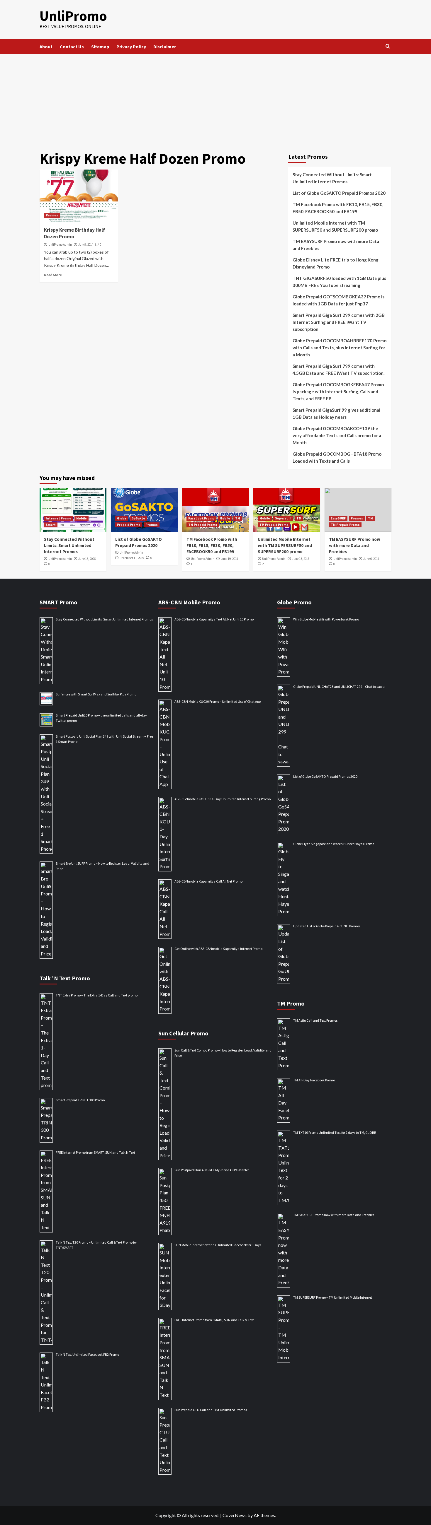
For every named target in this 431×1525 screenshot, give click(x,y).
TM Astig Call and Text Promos (315, 1020)
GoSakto (138, 518)
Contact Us (72, 46)
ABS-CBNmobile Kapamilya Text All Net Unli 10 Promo (214, 619)
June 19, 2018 (229, 559)
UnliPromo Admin (60, 244)
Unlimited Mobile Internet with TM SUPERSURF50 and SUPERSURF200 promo (335, 226)
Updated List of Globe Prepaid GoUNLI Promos (326, 926)
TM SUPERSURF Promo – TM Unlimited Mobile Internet (332, 1297)
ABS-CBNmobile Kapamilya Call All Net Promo (208, 881)
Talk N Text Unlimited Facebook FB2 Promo (87, 1354)
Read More (53, 275)
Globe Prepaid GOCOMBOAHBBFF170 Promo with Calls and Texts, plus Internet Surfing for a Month (339, 347)
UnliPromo (73, 16)
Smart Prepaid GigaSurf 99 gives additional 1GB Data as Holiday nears (336, 413)
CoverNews (235, 1515)
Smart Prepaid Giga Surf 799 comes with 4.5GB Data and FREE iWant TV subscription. (338, 369)
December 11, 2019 (132, 558)
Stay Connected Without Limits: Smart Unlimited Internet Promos (332, 178)
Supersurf (283, 518)
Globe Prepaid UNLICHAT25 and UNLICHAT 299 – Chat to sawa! (339, 686)
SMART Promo (58, 602)
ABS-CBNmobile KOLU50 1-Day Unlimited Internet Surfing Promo (222, 799)
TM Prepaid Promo (202, 525)
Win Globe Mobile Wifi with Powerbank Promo (326, 619)
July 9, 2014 (85, 244)
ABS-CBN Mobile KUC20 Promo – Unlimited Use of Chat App (217, 701)
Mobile (81, 518)
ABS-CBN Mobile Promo (189, 602)
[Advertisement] (215, 98)
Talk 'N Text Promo (65, 978)
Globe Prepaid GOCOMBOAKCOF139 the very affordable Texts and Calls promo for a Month (337, 435)
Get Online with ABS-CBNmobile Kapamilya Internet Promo (218, 948)
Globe (121, 518)
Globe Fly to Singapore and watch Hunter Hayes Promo (333, 844)
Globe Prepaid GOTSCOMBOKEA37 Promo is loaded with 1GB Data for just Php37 (338, 300)
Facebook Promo (201, 518)
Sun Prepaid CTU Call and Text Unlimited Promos (210, 1410)
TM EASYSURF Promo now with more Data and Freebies (336, 245)
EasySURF (338, 518)
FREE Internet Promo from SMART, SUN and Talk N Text (95, 1152)
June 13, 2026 (87, 559)
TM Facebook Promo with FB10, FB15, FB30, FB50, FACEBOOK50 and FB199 (338, 208)
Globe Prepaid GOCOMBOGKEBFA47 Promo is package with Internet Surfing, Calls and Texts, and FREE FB (338, 391)
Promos (52, 215)
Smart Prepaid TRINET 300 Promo (80, 1100)
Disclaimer (164, 46)
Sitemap (100, 46)
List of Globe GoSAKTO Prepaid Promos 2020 (339, 193)
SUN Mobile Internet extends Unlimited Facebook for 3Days (217, 1245)
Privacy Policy (131, 46)
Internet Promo (58, 518)
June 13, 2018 (300, 559)
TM (237, 518)
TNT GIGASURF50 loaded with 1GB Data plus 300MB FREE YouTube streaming (339, 282)
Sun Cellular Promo (183, 1033)
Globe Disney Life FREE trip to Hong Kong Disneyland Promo (336, 263)
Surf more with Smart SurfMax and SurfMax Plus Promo (96, 694)
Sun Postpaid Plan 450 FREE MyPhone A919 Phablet (211, 1170)
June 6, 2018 (371, 559)
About (46, 46)
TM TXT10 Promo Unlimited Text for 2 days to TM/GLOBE (334, 1132)
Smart (51, 525)
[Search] (387, 46)
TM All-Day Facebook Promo (314, 1080)
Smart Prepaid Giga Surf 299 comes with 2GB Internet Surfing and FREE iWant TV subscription (339, 322)
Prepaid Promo (128, 525)
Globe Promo (294, 602)
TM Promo (291, 1003)
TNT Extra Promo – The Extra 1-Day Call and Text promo (97, 995)
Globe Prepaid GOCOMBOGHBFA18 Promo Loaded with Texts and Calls (337, 457)
